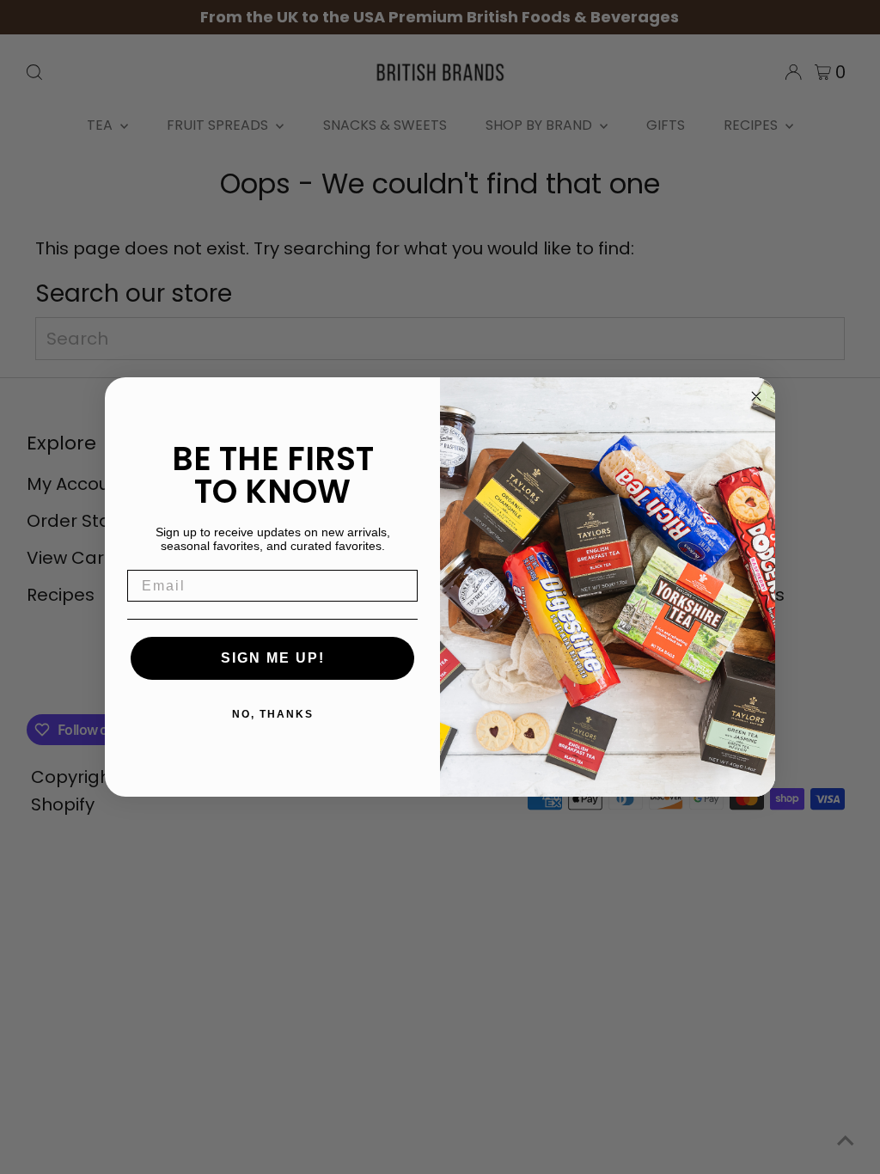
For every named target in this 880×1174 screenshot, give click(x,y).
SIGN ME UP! (273, 658)
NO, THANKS (273, 714)
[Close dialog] (756, 396)
